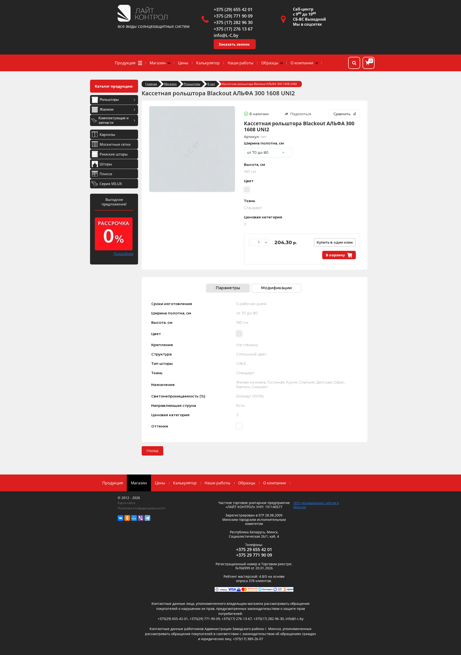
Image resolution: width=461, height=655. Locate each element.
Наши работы (240, 63)
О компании (302, 63)
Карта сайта (126, 503)
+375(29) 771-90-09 (205, 618)
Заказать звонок (234, 44)
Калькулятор (208, 63)
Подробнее (123, 253)
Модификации (276, 288)
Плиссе (106, 173)
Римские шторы (114, 154)
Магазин (158, 63)
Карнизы (107, 134)
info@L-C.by (226, 35)
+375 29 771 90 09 (254, 555)
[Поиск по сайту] (354, 63)
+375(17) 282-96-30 (269, 618)
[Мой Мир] (134, 518)
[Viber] (141, 518)
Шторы (106, 164)
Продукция (125, 63)
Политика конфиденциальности (141, 508)
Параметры (228, 288)
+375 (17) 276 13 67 (233, 29)
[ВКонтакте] (120, 518)
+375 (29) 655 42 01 (233, 9)
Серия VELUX (111, 183)
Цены (183, 63)
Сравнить (342, 113)
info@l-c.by (294, 618)
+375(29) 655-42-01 (173, 618)
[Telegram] (147, 518)
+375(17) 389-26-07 (248, 639)
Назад (152, 450)
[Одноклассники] (127, 518)
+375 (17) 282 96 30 (233, 22)
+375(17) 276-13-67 (237, 618)
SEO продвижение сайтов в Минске (316, 505)
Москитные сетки (115, 144)
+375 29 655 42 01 (254, 549)
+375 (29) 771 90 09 (233, 16)
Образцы (269, 63)
